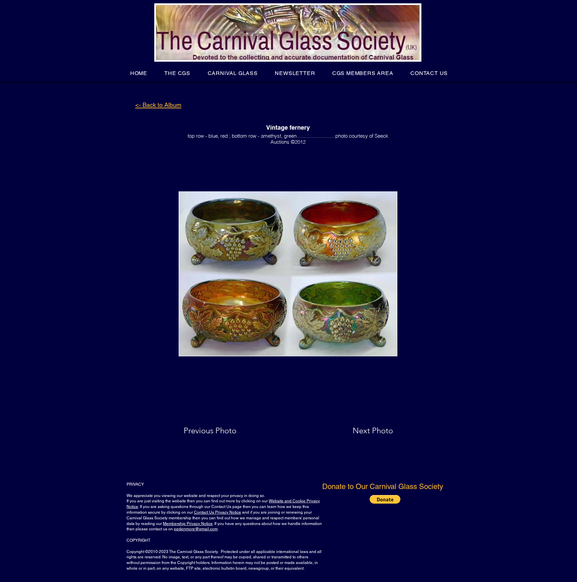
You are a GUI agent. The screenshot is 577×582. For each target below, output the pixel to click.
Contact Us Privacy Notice (217, 512)
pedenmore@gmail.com (196, 529)
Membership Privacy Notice (188, 523)
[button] (177, 73)
